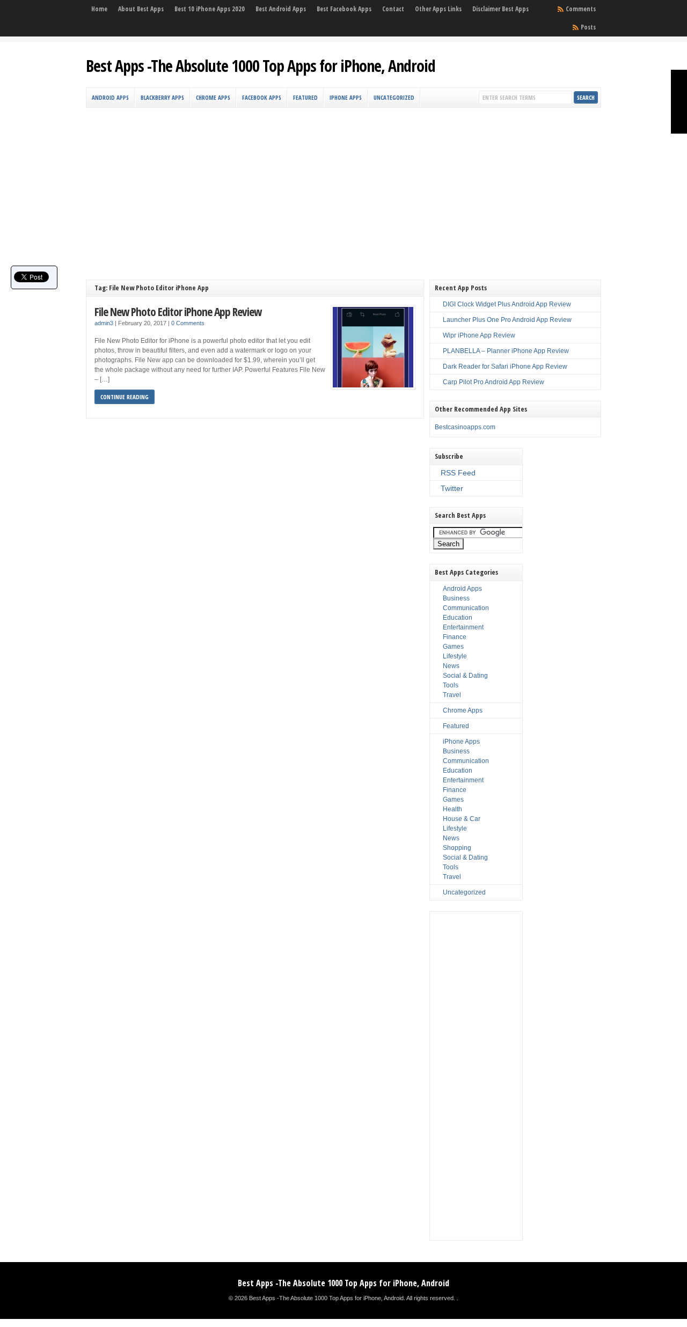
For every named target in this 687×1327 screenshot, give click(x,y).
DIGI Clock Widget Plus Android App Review (507, 304)
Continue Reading (124, 397)
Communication (466, 608)
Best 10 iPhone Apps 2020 (209, 8)
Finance (454, 637)
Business (456, 598)
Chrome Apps (213, 97)
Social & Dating (465, 675)
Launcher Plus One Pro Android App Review (507, 320)
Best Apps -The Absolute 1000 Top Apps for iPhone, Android (260, 66)
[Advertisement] (343, 188)
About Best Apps (141, 8)
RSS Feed (458, 472)
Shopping (457, 848)
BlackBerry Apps (162, 97)
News (451, 666)
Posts (588, 27)
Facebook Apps (261, 97)
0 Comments (187, 323)
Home (99, 8)
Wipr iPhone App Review (479, 335)
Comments (581, 8)
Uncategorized (394, 97)
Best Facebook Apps (344, 8)
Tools (450, 685)
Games (453, 646)
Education (457, 617)
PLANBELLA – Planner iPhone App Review (506, 351)
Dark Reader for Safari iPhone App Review (505, 366)
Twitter (452, 488)
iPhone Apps (346, 97)
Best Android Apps (280, 8)
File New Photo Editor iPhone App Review (177, 311)
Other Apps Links (438, 8)
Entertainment (463, 627)
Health (452, 809)
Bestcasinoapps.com (465, 427)
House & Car (461, 819)
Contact (393, 8)
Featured (305, 97)
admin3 (103, 323)
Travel (452, 695)
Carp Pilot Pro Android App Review (493, 382)
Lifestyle (455, 656)
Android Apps (110, 97)
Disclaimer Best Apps (500, 8)
